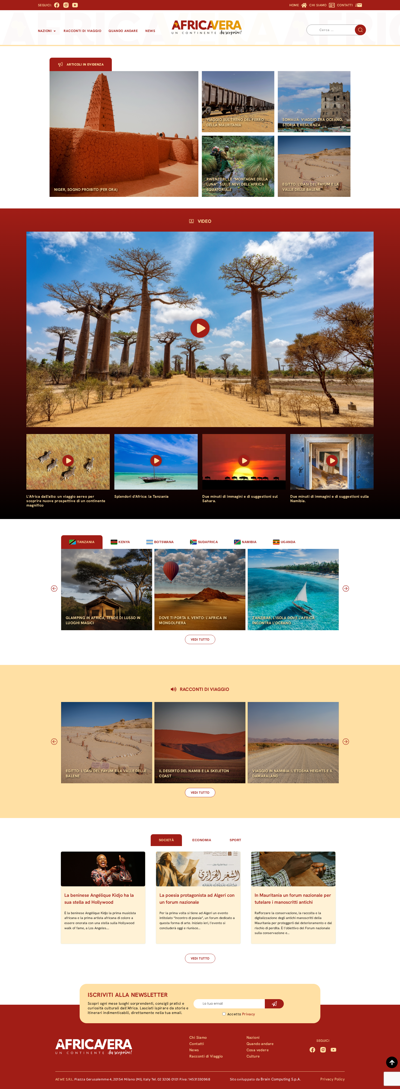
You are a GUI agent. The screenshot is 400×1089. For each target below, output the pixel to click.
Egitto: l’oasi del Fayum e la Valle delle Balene (310, 187)
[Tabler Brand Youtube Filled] (75, 5)
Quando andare (260, 1043)
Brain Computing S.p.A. (281, 1079)
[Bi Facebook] (56, 5)
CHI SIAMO (318, 5)
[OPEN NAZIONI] (54, 30)
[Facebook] (312, 1050)
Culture (253, 1056)
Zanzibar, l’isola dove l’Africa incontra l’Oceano (283, 620)
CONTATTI (345, 5)
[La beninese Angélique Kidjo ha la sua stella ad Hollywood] (103, 869)
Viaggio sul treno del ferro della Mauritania (235, 122)
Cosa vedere (258, 1050)
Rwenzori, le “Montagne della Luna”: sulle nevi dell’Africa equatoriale (237, 184)
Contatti (196, 1043)
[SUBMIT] (274, 1003)
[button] (200, 329)
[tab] (82, 542)
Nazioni (253, 1037)
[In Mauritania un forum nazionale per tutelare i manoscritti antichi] (293, 869)
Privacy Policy (332, 1079)
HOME (294, 5)
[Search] (360, 30)
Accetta (241, 1014)
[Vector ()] (66, 5)
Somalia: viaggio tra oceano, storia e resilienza (312, 122)
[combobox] (336, 30)
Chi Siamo (198, 1037)
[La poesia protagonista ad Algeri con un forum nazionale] (198, 869)
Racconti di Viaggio (206, 1056)
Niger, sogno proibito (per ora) (85, 189)
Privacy (248, 1014)
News (194, 1050)
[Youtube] (333, 1050)
